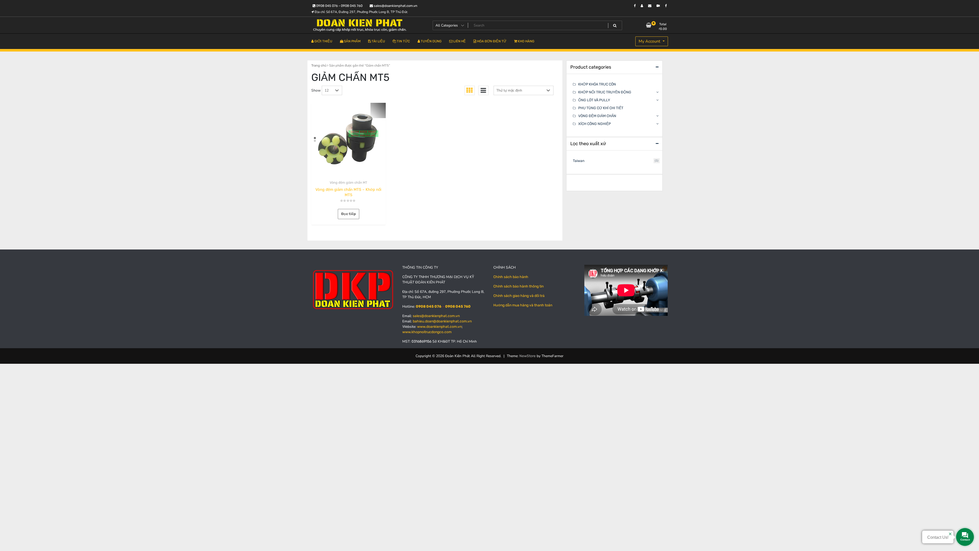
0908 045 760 (458, 306)
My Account (650, 41)
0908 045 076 (428, 306)
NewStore (527, 356)
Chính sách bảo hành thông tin (518, 286)
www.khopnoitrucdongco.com (427, 332)
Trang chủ (318, 65)
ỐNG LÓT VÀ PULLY (594, 100)
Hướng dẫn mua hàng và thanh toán (522, 305)
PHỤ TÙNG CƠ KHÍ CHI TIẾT (600, 108)
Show (316, 90)
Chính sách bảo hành (510, 277)
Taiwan (578, 161)
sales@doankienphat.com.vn (395, 6)
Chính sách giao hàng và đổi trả (519, 296)
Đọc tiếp (348, 214)
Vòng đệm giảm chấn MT (348, 182)
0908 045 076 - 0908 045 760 (339, 6)
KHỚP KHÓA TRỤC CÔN (597, 84)
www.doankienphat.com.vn (439, 326)
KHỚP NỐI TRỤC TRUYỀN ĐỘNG (604, 92)
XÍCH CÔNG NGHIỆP (594, 124)
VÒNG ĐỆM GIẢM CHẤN (597, 116)
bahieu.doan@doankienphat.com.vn (442, 321)
